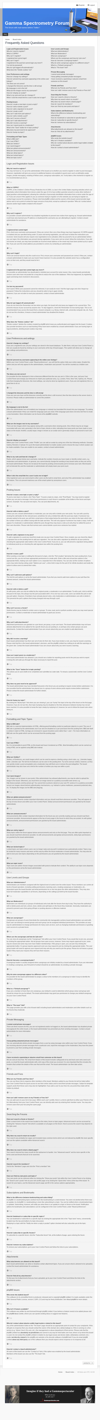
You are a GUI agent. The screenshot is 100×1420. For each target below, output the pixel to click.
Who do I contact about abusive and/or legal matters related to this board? (72, 144)
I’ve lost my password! (14, 65)
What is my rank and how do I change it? (21, 95)
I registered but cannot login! (17, 58)
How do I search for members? (62, 104)
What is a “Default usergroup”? (62, 65)
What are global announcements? (19, 148)
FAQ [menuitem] (5, 34)
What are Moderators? (59, 53)
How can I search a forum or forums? (64, 97)
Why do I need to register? (16, 51)
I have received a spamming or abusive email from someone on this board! (68, 80)
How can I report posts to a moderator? (20, 125)
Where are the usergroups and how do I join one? (68, 58)
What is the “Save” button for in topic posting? (23, 128)
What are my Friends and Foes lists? (64, 88)
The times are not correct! (15, 84)
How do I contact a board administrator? (65, 147)
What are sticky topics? (15, 153)
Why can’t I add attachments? (17, 121)
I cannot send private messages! (62, 74)
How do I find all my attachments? (63, 131)
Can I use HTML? (13, 141)
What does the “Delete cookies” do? (19, 70)
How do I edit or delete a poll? (17, 116)
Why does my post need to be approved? (21, 130)
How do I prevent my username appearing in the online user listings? (28, 80)
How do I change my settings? (17, 77)
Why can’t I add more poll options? (19, 114)
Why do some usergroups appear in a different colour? (70, 63)
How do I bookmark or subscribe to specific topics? (69, 118)
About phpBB (71, 1299)
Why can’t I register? (14, 56)
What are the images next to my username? (22, 91)
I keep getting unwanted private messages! (66, 77)
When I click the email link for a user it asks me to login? (26, 98)
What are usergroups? (59, 56)
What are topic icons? (14, 158)
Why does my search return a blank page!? (66, 102)
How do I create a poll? (15, 111)
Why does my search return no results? (64, 99)
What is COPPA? (12, 53)
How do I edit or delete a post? (17, 107)
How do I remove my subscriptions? (63, 122)
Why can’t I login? (13, 60)
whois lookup (65, 1328)
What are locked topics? (15, 155)
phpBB (48, 414)
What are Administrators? (60, 51)
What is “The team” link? (59, 67)
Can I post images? (13, 146)
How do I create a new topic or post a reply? (22, 104)
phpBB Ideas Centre (16, 1314)
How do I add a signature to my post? (20, 109)
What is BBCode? (13, 139)
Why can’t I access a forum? (16, 118)
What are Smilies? (13, 144)
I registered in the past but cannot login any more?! (24, 63)
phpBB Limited (65, 1297)
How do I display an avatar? (16, 93)
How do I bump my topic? (15, 132)
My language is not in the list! (17, 88)
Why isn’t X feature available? (61, 140)
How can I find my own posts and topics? (65, 106)
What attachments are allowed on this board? (67, 129)
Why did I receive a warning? (17, 123)
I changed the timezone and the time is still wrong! (24, 86)
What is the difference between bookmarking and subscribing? (68, 114)
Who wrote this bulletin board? (61, 138)
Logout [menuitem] (92, 5)
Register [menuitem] (82, 5)
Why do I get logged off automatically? (20, 67)
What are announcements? (16, 151)
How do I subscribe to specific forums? (64, 120)
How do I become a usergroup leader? (64, 60)
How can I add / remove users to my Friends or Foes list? (71, 90)
